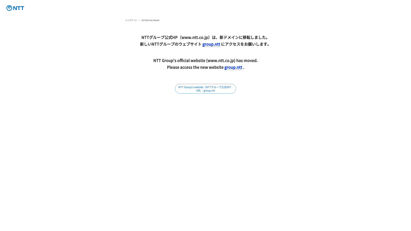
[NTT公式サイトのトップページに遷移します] (15, 8)
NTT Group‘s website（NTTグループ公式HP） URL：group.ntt (205, 88)
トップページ (131, 20)
